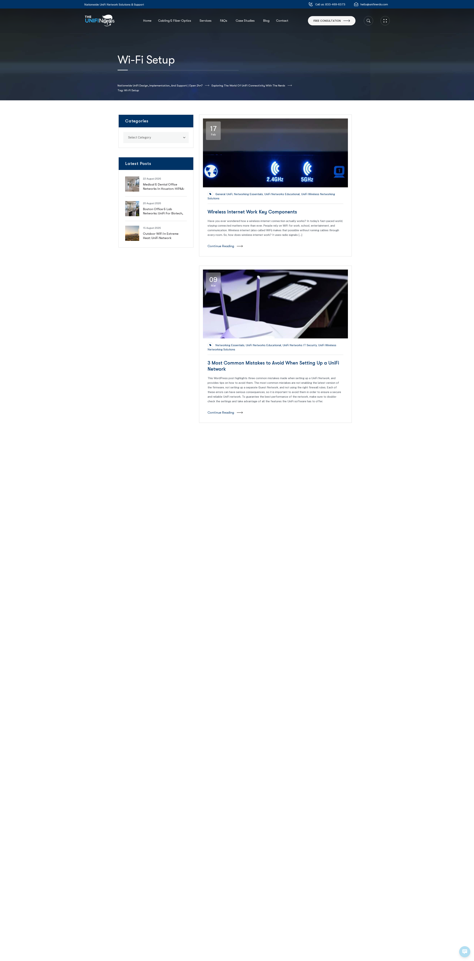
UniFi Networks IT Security (300, 345)
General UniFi (224, 194)
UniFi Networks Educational (282, 194)
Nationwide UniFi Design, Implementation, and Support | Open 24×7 (160, 85)
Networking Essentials (248, 194)
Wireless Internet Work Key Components (252, 212)
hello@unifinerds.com (374, 4)
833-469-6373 (335, 4)
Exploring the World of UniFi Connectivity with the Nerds (248, 85)
